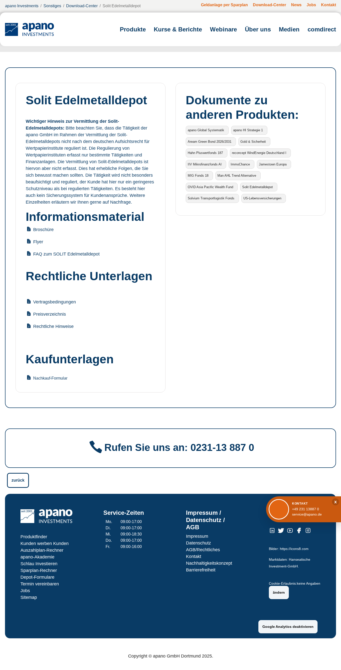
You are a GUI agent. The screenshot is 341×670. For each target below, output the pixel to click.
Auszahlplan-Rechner (41, 550)
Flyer (38, 241)
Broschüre (43, 229)
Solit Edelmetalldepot (257, 187)
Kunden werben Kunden (44, 543)
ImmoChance (240, 164)
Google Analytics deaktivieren (288, 627)
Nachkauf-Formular (50, 378)
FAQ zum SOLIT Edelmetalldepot (66, 254)
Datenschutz (198, 542)
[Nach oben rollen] (330, 659)
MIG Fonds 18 (198, 175)
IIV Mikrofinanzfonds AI (205, 164)
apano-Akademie (37, 556)
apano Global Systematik (206, 130)
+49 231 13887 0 (305, 509)
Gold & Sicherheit (253, 141)
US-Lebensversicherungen (262, 198)
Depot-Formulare (37, 577)
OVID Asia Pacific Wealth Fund (210, 187)
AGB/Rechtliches (203, 549)
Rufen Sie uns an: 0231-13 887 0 (179, 447)
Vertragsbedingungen (54, 301)
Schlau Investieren (38, 563)
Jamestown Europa (273, 164)
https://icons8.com (294, 549)
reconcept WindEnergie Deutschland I (259, 153)
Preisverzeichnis (49, 314)
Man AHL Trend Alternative (236, 175)
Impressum (197, 536)
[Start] (29, 29)
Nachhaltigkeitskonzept (209, 563)
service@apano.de (307, 514)
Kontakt (193, 556)
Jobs (25, 590)
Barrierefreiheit (200, 569)
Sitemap (28, 597)
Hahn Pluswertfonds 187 (205, 153)
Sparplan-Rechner (38, 570)
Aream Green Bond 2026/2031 (209, 141)
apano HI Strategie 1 (248, 130)
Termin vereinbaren (39, 583)
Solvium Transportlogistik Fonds (211, 198)
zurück (17, 480)
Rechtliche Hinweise (53, 326)
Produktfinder (33, 536)
